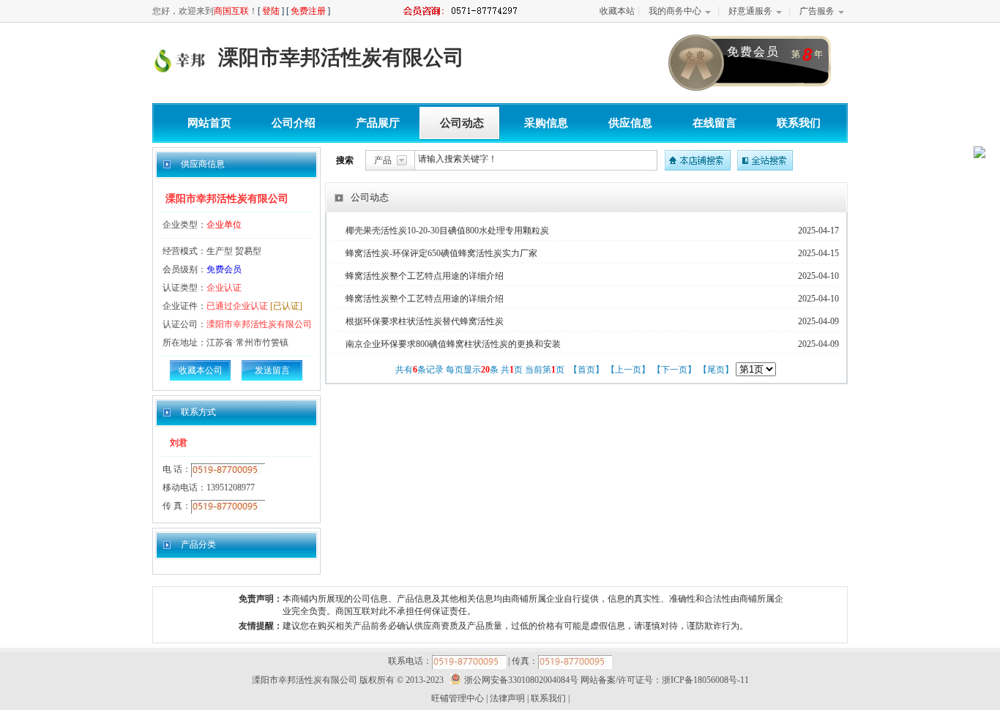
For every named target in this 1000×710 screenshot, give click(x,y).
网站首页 (209, 123)
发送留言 (272, 370)
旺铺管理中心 (457, 698)
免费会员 (224, 269)
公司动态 (462, 123)
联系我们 (799, 123)
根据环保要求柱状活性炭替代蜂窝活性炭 (425, 321)
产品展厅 (378, 123)
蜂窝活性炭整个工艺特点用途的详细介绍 (425, 276)
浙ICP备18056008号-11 (705, 680)
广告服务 (817, 11)
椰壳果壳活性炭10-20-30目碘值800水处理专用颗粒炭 (447, 230)
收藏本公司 (201, 370)
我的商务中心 (675, 11)
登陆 (271, 11)
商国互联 (231, 11)
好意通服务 (750, 11)
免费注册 (308, 11)
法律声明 (507, 698)
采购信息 (546, 123)
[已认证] (286, 306)
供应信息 (630, 123)
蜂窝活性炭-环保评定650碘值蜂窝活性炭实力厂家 (441, 253)
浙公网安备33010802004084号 (521, 680)
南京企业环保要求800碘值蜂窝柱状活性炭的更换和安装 (453, 344)
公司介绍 (294, 123)
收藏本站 (617, 11)
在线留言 (714, 123)
